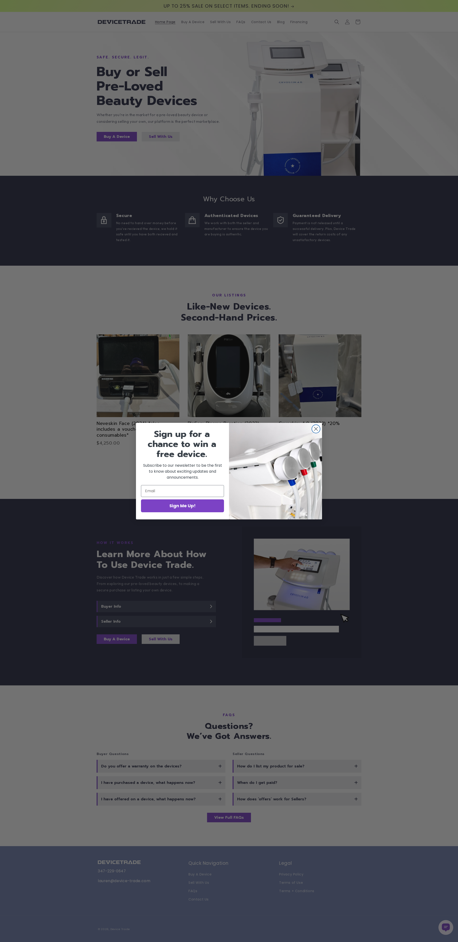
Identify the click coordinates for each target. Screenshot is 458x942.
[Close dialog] (316, 429)
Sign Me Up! (182, 506)
